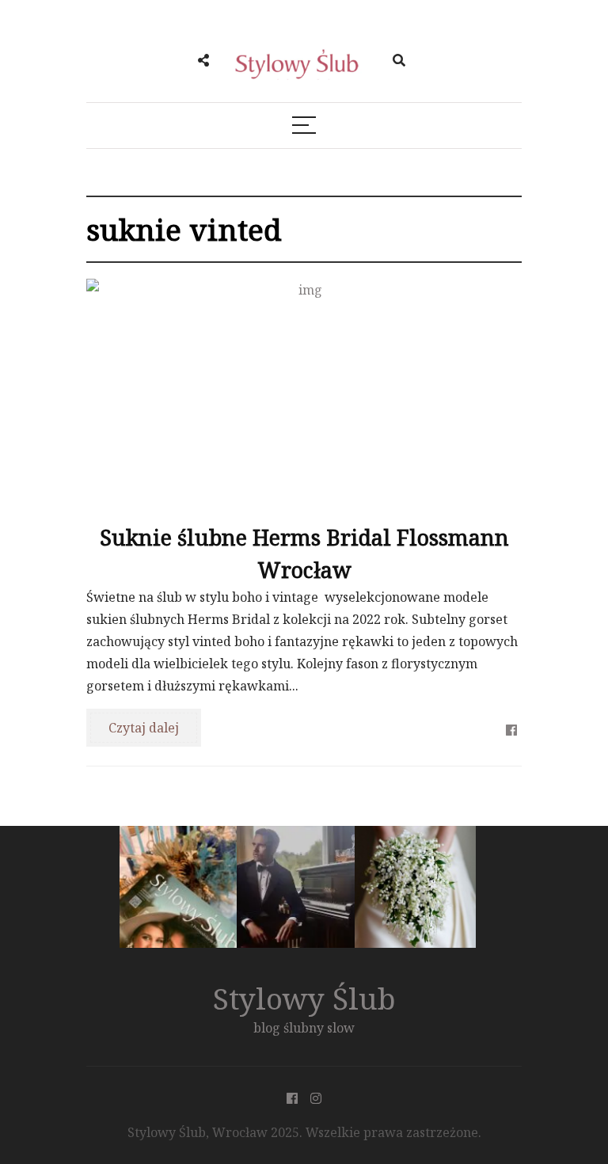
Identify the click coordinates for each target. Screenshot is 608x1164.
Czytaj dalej (143, 727)
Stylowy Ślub (304, 998)
